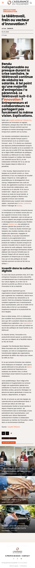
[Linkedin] (3, 433)
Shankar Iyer (12, 224)
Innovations (9, 10)
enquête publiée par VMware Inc (20, 120)
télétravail (13, 438)
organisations (27, 323)
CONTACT (26, 556)
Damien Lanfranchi (24, 203)
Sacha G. (10, 28)
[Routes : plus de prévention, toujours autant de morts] (17, 519)
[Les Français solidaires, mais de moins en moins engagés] (17, 490)
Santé (3, 523)
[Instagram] (13, 558)
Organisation (10, 11)
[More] (11, 433)
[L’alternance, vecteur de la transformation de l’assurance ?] (17, 461)
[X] (7, 433)
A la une (4, 494)
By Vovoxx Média (22, 562)
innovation (12, 99)
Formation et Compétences (8, 466)
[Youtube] (21, 558)
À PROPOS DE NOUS (12, 556)
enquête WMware (14, 427)
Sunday (19, 206)
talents (29, 367)
